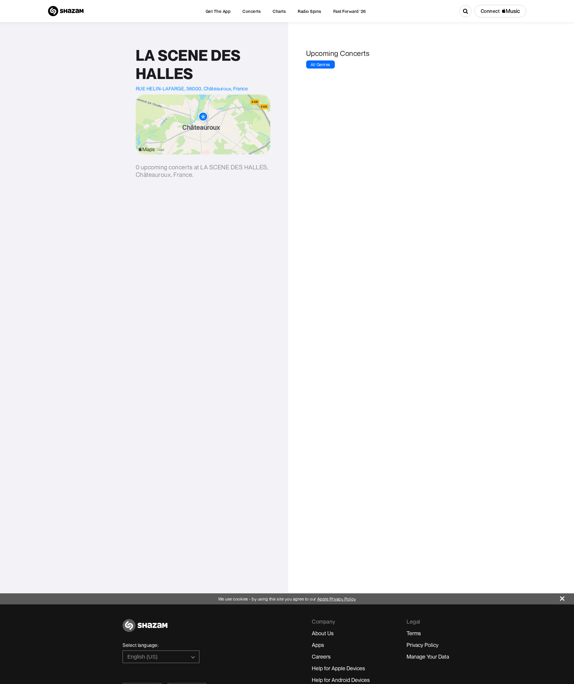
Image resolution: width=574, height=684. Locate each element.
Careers (321, 656)
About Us (323, 633)
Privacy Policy (423, 645)
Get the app (218, 11)
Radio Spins (309, 11)
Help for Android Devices (341, 680)
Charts (279, 11)
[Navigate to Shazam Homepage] (66, 11)
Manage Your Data (428, 656)
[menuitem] (218, 11)
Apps (318, 645)
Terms (414, 633)
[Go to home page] (145, 628)
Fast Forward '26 (349, 11)
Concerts (251, 11)
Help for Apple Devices (338, 668)
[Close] (567, 597)
